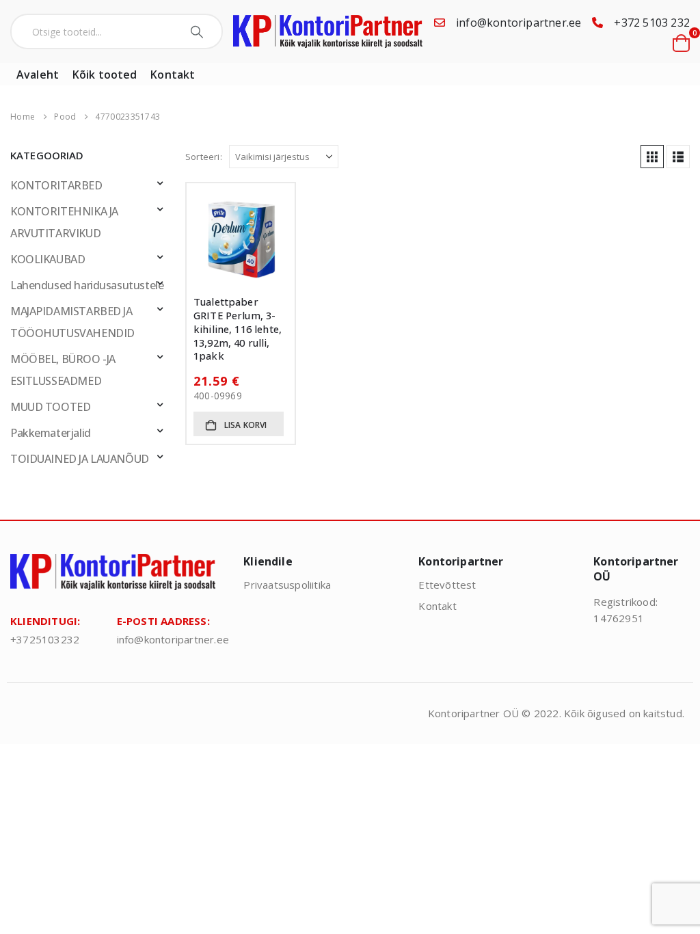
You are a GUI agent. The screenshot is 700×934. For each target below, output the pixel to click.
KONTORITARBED (56, 185)
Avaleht (37, 74)
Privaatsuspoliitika (287, 584)
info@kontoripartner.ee (518, 22)
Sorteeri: (203, 156)
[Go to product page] (240, 237)
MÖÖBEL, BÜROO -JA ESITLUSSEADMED (63, 369)
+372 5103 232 (652, 22)
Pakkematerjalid (50, 432)
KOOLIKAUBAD (47, 259)
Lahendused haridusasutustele (86, 285)
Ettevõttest (447, 584)
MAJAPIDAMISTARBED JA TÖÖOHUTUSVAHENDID (72, 322)
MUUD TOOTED (50, 406)
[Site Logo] (327, 32)
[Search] (198, 31)
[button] (652, 156)
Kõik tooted (104, 74)
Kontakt (172, 74)
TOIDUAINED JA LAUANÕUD (79, 458)
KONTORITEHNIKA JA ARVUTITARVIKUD (64, 222)
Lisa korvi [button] (245, 425)
